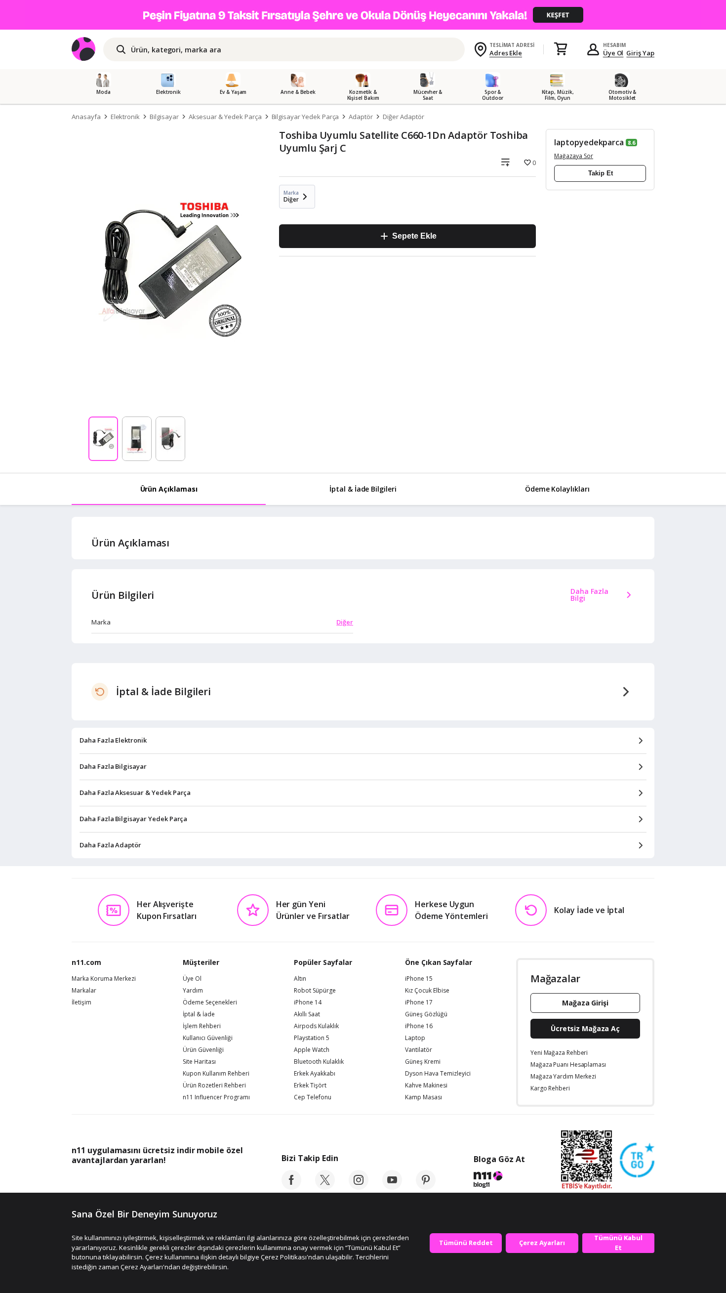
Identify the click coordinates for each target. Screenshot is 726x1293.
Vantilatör (418, 1050)
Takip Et (600, 173)
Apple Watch (311, 1050)
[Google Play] (163, 1182)
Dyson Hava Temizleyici (438, 1074)
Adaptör (361, 116)
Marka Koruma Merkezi (104, 979)
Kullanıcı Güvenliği (208, 1038)
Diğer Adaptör (403, 116)
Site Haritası (199, 1062)
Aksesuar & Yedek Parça (225, 116)
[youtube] (392, 1186)
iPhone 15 (419, 979)
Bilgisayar (164, 116)
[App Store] (102, 1182)
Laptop (415, 1038)
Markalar (84, 991)
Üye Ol (613, 52)
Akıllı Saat (307, 1014)
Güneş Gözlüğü (426, 1014)
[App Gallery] (220, 1182)
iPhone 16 (419, 1026)
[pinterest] (426, 1186)
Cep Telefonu (312, 1097)
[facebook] (291, 1186)
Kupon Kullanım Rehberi (216, 1074)
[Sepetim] (560, 49)
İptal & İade (199, 1014)
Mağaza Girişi (585, 1002)
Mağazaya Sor (573, 156)
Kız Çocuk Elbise (427, 991)
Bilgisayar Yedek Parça (305, 116)
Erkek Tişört (310, 1085)
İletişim (81, 1002)
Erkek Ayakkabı (314, 1074)
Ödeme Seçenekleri (210, 1002)
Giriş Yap (640, 52)
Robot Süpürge (315, 991)
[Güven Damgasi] (637, 1160)
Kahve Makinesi (426, 1085)
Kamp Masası (423, 1097)
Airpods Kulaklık (316, 1026)
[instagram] (358, 1186)
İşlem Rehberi (202, 1026)
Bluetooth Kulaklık (319, 1062)
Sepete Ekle (414, 236)
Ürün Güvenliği (203, 1050)
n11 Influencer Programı (216, 1097)
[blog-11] (499, 1181)
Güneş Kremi (423, 1062)
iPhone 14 (308, 1002)
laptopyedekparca (589, 142)
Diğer (344, 622)
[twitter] (325, 1186)
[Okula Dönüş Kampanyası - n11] (363, 15)
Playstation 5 (311, 1038)
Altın (300, 979)
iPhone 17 (419, 1002)
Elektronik (125, 116)
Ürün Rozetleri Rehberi (214, 1085)
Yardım (193, 991)
